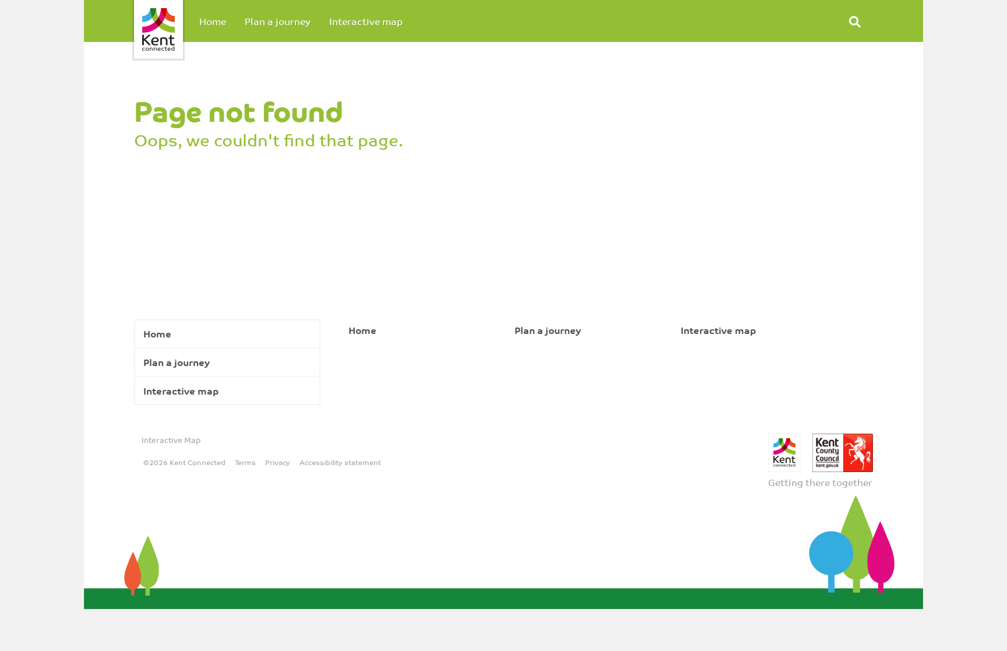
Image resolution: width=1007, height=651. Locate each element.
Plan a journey (278, 21)
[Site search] (855, 21)
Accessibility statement (340, 462)
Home (212, 21)
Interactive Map (171, 439)
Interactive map (366, 21)
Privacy (277, 462)
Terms (245, 462)
